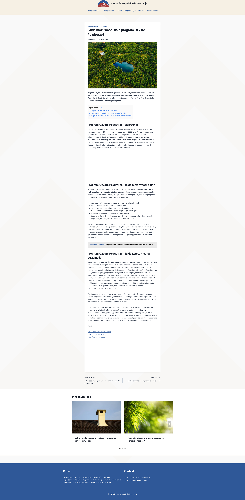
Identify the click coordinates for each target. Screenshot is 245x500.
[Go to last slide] (75, 424)
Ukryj (101, 107)
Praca (120, 11)
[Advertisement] (122, 165)
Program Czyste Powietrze (134, 11)
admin (93, 39)
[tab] (119, 448)
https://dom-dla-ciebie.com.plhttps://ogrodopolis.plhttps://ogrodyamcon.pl (99, 334)
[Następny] (169, 424)
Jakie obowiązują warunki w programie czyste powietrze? (102, 380)
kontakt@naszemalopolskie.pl (138, 477)
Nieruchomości (152, 11)
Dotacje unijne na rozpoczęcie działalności (144, 379)
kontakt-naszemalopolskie (137, 480)
